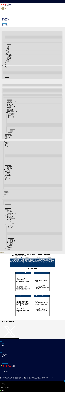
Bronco (8, 46)
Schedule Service (10, 115)
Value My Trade (7, 61)
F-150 (8, 147)
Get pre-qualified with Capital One (12, 111)
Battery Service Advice (11, 121)
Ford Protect (10, 133)
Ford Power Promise (8, 64)
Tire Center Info (10, 236)
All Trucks (8, 146)
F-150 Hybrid (9, 148)
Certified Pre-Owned (8, 67)
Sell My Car (7, 62)
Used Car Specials (9, 99)
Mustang (6, 53)
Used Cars (6, 68)
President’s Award (8, 208)
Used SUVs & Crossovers (8, 69)
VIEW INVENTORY (49, 257)
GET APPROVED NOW (6, 192)
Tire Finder (11, 131)
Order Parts (11, 127)
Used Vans (6, 182)
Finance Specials (9, 105)
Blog (6, 136)
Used (2, 65)
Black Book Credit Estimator (11, 106)
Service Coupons (9, 100)
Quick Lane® (10, 118)
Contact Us (6, 138)
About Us (6, 207)
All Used (6, 66)
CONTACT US (15, 257)
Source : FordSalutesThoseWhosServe (13, 318)
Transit (8, 52)
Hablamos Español (8, 202)
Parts (4, 193)
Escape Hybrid (9, 56)
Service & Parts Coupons (11, 116)
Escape (8, 47)
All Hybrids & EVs (9, 55)
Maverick (8, 39)
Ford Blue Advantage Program (9, 75)
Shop (1, 341)
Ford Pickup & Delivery (11, 117)
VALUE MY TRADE (6, 191)
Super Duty (8, 41)
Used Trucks (7, 70)
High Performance (8, 60)
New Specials (7, 31)
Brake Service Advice (11, 120)
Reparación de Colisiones (9, 205)
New (2, 30)
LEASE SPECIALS (38, 257)
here (42, 313)
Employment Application (8, 135)
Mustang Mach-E (9, 45)
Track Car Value (7, 78)
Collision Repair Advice (11, 237)
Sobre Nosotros (7, 203)
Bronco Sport (9, 44)
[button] (31, 139)
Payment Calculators (10, 109)
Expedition (8, 49)
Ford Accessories (12, 128)
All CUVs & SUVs (9, 43)
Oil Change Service (11, 119)
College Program (9, 102)
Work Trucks (7, 33)
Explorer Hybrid (9, 57)
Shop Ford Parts (12, 129)
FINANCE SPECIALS (27, 257)
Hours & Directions (8, 134)
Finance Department (10, 104)
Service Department (11, 114)
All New (6, 32)
